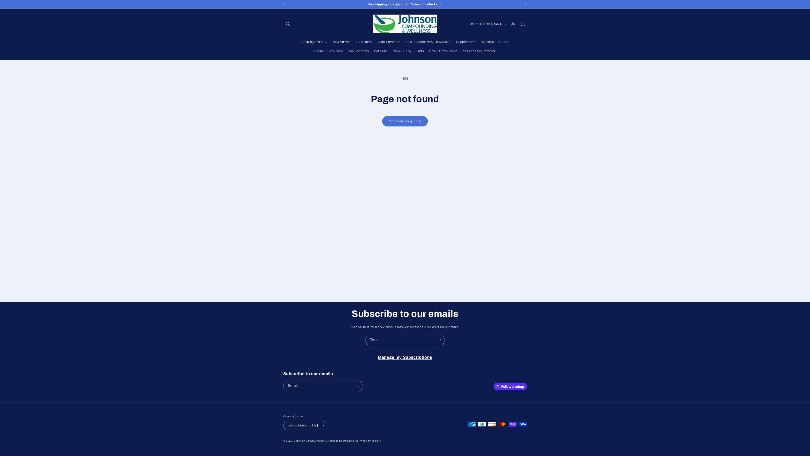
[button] (288, 24)
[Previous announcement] (284, 4)
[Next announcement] (525, 4)
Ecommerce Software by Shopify (360, 441)
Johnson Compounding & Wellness (316, 441)
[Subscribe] (440, 340)
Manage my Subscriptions (405, 357)
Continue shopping (405, 121)
